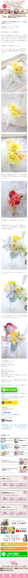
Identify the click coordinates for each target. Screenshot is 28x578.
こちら (5, 410)
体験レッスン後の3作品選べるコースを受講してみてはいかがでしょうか (20, 426)
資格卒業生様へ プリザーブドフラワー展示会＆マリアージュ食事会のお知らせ (7, 426)
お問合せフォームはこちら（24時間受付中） (10, 414)
